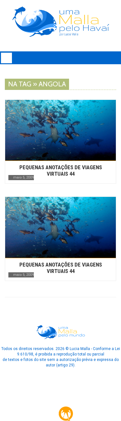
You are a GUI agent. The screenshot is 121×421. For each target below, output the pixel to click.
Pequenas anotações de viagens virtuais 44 (60, 170)
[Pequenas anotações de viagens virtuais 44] (60, 130)
